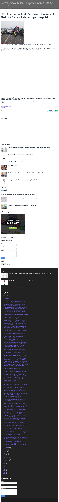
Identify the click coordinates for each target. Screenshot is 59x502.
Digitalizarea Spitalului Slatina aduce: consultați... (14, 304)
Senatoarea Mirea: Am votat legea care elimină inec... (15, 437)
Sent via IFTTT (4, 107)
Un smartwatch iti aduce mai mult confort (12, 162)
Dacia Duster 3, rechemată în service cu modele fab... (15, 342)
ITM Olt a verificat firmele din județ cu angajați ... (14, 397)
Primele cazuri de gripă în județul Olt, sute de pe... (15, 403)
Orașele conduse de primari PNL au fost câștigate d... (16, 343)
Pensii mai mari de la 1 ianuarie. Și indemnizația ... (14, 365)
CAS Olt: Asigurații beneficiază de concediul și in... (15, 359)
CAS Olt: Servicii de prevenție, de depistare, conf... (15, 323)
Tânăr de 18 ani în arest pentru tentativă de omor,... (15, 370)
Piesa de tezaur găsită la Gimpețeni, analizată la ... (15, 399)
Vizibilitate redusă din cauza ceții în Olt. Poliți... (14, 383)
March (5, 457)
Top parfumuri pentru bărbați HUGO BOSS (13, 313)
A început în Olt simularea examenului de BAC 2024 (21, 187)
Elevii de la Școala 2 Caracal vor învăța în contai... (14, 432)
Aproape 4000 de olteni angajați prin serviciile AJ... (15, 308)
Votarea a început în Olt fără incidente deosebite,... (15, 349)
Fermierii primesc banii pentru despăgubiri (13, 389)
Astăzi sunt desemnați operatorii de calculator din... (15, 446)
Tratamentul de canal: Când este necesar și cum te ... (16, 337)
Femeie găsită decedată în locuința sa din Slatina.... (15, 329)
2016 (4, 472)
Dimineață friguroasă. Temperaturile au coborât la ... (15, 429)
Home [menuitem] (2, 9)
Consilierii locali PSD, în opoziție (11, 339)
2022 (4, 463)
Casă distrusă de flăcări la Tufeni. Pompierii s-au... (15, 408)
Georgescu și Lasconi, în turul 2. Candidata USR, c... (15, 346)
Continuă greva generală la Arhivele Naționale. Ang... (15, 405)
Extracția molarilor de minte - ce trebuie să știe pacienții (22, 180)
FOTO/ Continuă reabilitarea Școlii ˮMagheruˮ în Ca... (15, 387)
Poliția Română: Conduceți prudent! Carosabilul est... (15, 361)
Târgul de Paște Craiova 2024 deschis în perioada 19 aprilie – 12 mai (18, 194)
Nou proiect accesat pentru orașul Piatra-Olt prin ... (15, 444)
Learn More (27, 7)
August (6, 450)
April (5, 456)
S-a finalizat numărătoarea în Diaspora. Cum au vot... (15, 340)
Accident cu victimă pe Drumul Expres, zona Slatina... (15, 375)
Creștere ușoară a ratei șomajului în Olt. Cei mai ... (15, 317)
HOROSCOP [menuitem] (9, 9)
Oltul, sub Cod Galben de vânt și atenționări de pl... (15, 367)
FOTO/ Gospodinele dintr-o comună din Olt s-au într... (16, 364)
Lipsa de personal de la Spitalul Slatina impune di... (15, 377)
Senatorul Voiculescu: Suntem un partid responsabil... (16, 435)
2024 (4, 297)
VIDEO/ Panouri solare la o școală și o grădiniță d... (15, 438)
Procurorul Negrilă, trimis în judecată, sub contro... (15, 305)
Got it (33, 7)
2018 (4, 469)
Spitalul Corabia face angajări (10, 443)
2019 (4, 467)
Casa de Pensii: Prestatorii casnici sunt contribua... (15, 424)
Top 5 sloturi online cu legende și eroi (12, 316)
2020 (4, 466)
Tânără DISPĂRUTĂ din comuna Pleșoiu (13, 368)
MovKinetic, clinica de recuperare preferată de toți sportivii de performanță (27, 172)
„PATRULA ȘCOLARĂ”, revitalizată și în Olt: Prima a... (15, 384)
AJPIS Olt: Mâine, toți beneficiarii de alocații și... (14, 421)
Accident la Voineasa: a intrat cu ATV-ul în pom (14, 413)
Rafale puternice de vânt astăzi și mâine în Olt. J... (15, 356)
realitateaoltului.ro (7, 106)
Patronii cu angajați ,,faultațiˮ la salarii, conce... (14, 428)
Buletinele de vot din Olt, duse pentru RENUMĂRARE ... (16, 314)
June (5, 453)
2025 (4, 295)
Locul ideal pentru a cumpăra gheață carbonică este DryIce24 (23, 198)
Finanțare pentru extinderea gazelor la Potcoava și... (15, 422)
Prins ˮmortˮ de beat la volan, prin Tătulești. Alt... (15, 402)
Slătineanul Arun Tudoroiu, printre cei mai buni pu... (15, 415)
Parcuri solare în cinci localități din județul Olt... (14, 327)
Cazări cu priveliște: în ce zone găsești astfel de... (15, 358)
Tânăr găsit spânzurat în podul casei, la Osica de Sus (15, 307)
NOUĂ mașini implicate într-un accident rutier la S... (15, 374)
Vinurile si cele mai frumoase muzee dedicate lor (20, 154)
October (6, 447)
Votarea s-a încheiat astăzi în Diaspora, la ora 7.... (14, 345)
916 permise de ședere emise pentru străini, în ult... (15, 440)
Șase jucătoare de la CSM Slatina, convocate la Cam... (16, 320)
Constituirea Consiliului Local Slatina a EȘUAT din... (15, 386)
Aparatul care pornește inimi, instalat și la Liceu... (15, 419)
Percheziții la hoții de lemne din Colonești (13, 396)
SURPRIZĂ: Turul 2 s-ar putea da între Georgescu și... (16, 348)
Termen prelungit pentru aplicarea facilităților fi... (15, 353)
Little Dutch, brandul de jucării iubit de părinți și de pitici (22, 205)
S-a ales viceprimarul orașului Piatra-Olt (13, 434)
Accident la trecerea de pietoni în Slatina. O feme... (15, 412)
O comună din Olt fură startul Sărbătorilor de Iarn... (15, 352)
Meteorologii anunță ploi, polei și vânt (12, 318)
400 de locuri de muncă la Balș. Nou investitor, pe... (15, 326)
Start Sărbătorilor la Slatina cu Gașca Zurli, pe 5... (15, 311)
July (5, 451)
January (6, 460)
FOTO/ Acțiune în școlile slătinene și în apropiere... (15, 425)
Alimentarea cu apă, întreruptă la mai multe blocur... (15, 406)
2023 (4, 462)
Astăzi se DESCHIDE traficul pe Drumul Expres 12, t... (16, 324)
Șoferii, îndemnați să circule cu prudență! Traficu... (15, 410)
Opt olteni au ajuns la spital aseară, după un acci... (15, 441)
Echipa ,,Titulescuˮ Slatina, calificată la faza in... (14, 336)
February (6, 459)
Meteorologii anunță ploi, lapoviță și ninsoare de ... (15, 372)
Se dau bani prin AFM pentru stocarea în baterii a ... (15, 371)
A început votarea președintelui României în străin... (15, 355)
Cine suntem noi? (12, 165)
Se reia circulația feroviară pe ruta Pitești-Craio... (14, 310)
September (6, 448)
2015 (4, 473)
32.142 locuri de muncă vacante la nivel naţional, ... (15, 427)
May (5, 454)
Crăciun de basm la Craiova (10, 380)
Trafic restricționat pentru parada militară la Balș (14, 301)
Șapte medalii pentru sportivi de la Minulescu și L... (15, 390)
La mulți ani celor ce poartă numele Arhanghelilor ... (15, 418)
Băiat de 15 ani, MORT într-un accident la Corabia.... (15, 330)
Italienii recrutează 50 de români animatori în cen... (15, 391)
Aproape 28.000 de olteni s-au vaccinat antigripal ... (15, 400)
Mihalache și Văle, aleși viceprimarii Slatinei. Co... (14, 335)
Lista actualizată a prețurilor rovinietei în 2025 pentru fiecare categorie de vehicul (29, 147)
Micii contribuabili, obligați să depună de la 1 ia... (14, 381)
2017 (4, 470)
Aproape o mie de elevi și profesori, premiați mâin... (15, 332)
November (6, 299)
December (6, 298)
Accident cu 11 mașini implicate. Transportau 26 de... (15, 393)
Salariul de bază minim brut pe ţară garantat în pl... (15, 321)
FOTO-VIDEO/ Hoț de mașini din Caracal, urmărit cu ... (16, 351)
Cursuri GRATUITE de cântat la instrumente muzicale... (16, 394)
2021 (4, 465)
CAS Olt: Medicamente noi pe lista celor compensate (16, 431)
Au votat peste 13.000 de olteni (11, 302)
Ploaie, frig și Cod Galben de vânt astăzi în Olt (14, 362)
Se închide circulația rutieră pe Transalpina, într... (14, 409)
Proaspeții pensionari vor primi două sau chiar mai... (15, 378)
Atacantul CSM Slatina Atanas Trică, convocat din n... (16, 416)
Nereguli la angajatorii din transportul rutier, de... (14, 333)
